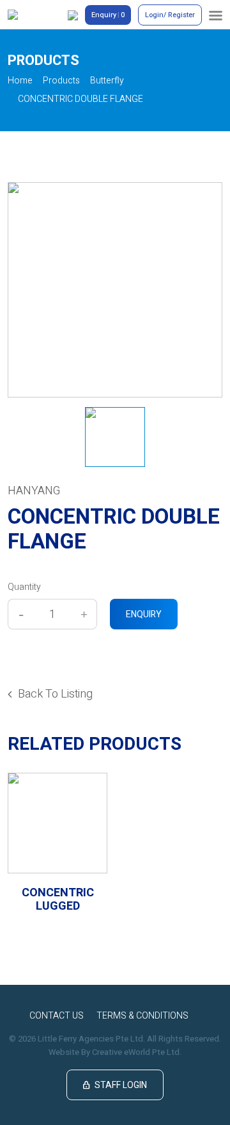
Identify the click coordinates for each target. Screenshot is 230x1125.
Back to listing (55, 694)
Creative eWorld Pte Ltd (136, 1052)
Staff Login (115, 1085)
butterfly (107, 80)
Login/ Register (170, 15)
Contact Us (56, 1015)
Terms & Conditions (142, 1015)
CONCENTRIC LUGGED (58, 899)
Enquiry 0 (108, 15)
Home (20, 80)
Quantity (24, 587)
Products (61, 80)
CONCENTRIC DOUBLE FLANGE (80, 99)
